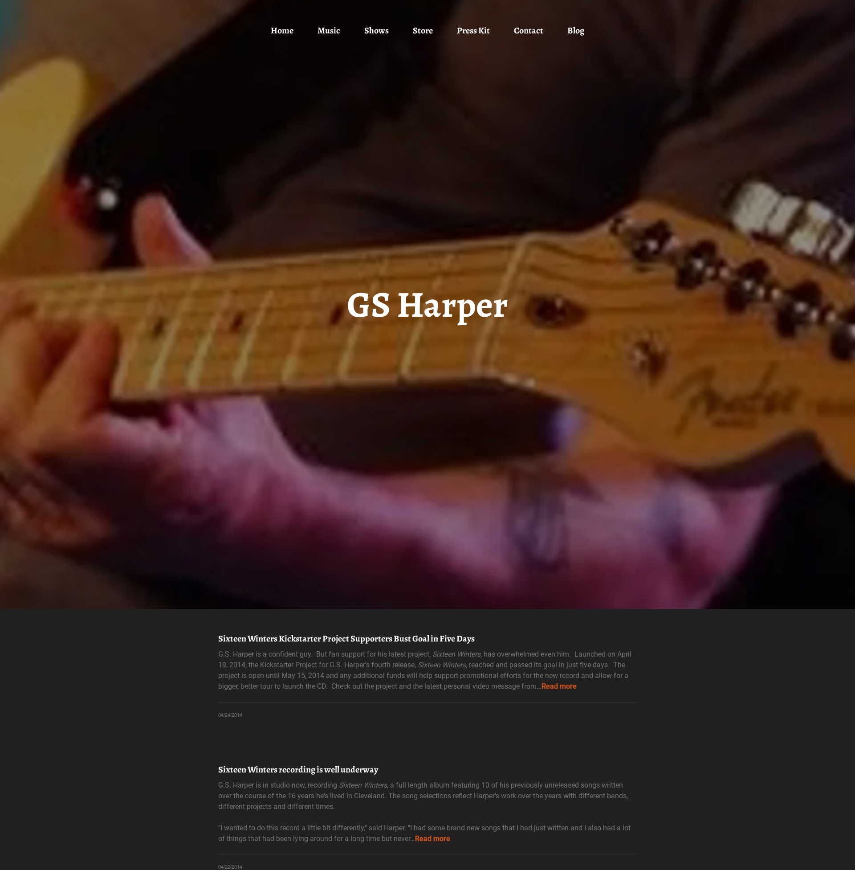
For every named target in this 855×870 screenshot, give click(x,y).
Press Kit (473, 31)
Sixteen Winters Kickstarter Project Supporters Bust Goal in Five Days (346, 639)
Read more (559, 686)
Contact (528, 31)
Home (282, 31)
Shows (376, 31)
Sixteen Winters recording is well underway (298, 770)
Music (329, 31)
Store (423, 31)
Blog (575, 31)
